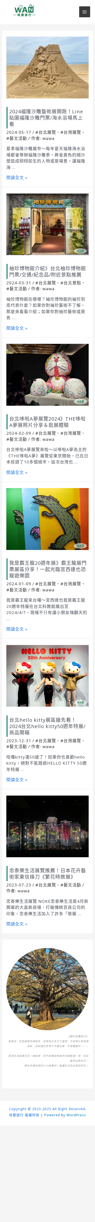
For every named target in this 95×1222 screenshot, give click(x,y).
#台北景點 (70, 283)
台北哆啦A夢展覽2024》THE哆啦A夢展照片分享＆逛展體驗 (47, 421)
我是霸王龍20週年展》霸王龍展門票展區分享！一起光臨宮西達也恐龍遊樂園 (48, 569)
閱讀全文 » (17, 177)
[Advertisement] (47, 1173)
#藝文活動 (16, 138)
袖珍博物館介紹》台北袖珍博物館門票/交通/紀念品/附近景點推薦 (47, 271)
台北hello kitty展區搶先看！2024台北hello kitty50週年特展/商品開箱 (47, 726)
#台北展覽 (45, 132)
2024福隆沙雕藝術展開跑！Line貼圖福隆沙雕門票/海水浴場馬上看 (46, 117)
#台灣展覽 (70, 132)
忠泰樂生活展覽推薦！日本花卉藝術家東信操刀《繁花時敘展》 (47, 873)
